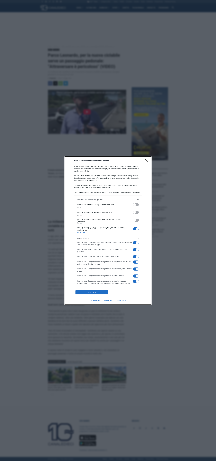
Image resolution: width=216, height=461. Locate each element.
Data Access (108, 300)
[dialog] (108, 231)
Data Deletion (95, 300)
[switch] (136, 204)
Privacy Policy (121, 300)
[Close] (147, 161)
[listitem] (108, 199)
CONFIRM (92, 292)
